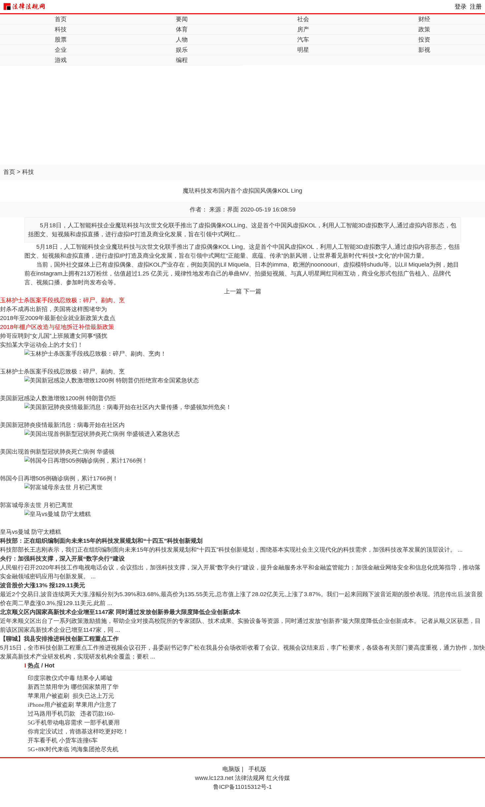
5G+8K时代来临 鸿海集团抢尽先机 (73, 749)
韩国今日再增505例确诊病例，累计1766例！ (59, 478)
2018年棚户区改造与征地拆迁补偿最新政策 (57, 327)
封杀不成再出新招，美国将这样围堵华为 (53, 309)
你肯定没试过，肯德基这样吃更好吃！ (78, 731)
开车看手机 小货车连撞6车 (63, 740)
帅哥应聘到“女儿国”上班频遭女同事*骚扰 (53, 336)
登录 (461, 6)
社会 (303, 19)
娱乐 (182, 50)
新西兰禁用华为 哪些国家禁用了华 (73, 687)
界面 (233, 209)
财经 (424, 19)
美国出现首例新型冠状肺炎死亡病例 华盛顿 (57, 451)
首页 (61, 19)
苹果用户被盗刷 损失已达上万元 (71, 696)
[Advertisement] (242, 115)
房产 (303, 29)
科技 (61, 29)
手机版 (257, 769)
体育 (182, 29)
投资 (424, 39)
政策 (424, 29)
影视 (424, 50)
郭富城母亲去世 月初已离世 (36, 505)
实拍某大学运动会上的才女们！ (41, 344)
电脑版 (231, 769)
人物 (182, 39)
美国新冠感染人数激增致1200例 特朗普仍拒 (58, 398)
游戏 (61, 60)
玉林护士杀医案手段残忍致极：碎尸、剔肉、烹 (62, 300)
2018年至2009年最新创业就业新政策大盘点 (57, 318)
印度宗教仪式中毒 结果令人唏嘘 (70, 678)
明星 (303, 50)
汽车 (303, 39)
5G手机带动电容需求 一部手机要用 (74, 722)
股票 (61, 39)
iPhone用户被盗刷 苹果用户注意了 (72, 704)
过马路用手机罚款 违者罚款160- (71, 713)
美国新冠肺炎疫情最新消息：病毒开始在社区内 (62, 425)
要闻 (182, 19)
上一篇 (233, 291)
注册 (476, 6)
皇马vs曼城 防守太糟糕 (30, 532)
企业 (61, 50)
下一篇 (252, 291)
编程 (182, 60)
